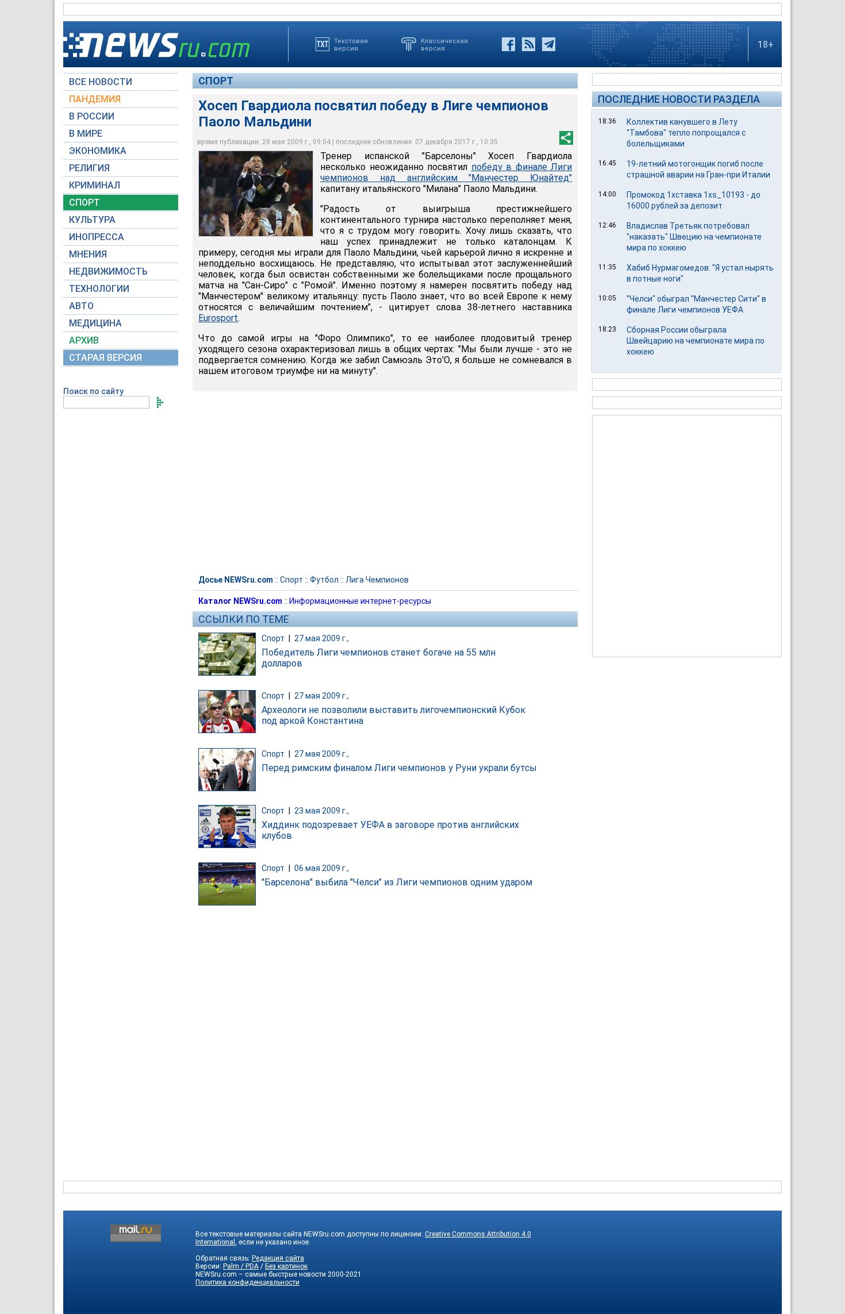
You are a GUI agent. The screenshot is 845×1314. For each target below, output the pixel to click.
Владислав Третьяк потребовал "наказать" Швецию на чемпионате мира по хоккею (694, 236)
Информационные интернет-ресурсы (360, 601)
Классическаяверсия (444, 44)
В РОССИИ (91, 116)
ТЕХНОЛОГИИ (99, 288)
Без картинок (286, 1266)
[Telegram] (548, 44)
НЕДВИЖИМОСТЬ (108, 271)
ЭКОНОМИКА (97, 150)
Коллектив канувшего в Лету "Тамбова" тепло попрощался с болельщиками (686, 132)
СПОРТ (84, 202)
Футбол (324, 579)
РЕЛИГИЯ (89, 168)
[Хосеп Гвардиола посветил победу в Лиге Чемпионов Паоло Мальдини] (255, 194)
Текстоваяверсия (351, 44)
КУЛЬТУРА (92, 219)
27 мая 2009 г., (321, 638)
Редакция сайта (278, 1258)
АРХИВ (84, 340)
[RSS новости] (528, 44)
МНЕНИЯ (88, 254)
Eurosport (218, 318)
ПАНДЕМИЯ (95, 99)
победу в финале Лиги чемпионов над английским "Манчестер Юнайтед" (446, 172)
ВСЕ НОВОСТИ (100, 81)
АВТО (81, 305)
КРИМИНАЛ (94, 185)
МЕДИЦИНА (95, 323)
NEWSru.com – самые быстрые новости (260, 1274)
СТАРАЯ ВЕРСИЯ (105, 357)
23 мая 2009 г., (321, 810)
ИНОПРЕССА (96, 237)
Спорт (215, 81)
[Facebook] (508, 44)
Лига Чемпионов (377, 579)
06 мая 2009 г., (321, 868)
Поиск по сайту (93, 391)
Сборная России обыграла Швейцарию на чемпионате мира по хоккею (696, 340)
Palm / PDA (241, 1266)
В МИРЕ (85, 133)
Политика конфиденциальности (247, 1282)
